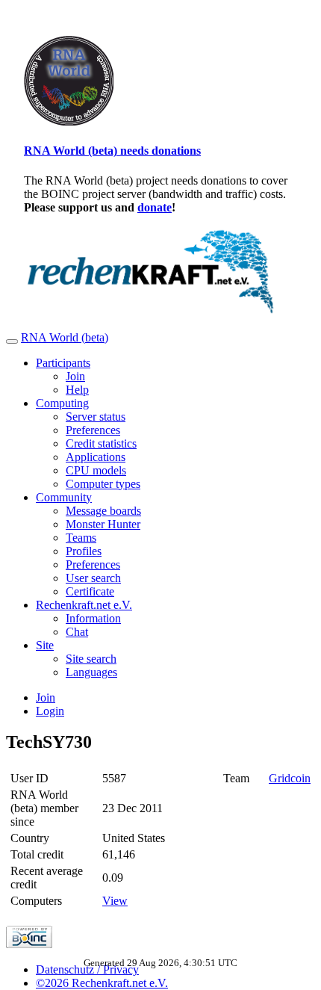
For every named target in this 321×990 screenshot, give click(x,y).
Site (45, 645)
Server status (95, 416)
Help (77, 389)
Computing (62, 403)
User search (93, 578)
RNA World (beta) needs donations (112, 150)
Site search (91, 658)
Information (93, 618)
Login (50, 711)
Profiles (84, 551)
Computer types (103, 483)
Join (75, 376)
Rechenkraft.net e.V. (84, 604)
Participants (63, 362)
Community (64, 497)
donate (154, 207)
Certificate (90, 591)
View (115, 900)
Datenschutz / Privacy (87, 969)
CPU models (96, 470)
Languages (91, 672)
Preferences (93, 430)
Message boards (103, 510)
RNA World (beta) (64, 337)
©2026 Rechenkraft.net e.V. (102, 983)
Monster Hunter (103, 524)
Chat (77, 631)
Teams (81, 537)
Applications (95, 457)
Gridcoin (290, 778)
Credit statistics (101, 443)
